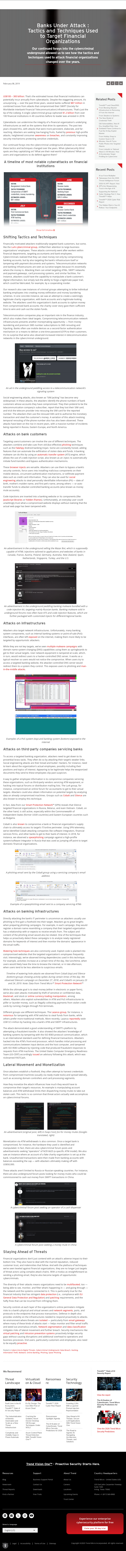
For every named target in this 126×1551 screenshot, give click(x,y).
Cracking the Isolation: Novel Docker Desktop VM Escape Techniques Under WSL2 (33, 1421)
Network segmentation (50, 1326)
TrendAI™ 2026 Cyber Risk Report (109, 201)
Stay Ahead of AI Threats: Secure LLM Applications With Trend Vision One (73, 1420)
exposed (33, 636)
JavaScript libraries (12, 499)
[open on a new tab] (18, 1515)
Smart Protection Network (39, 804)
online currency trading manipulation (47, 996)
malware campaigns (66, 646)
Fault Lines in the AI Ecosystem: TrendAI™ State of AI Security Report (13, 1403)
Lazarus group (59, 1012)
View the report (103, 1394)
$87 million (76, 102)
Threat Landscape (12, 1381)
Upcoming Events (71, 1494)
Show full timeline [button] (44, 230)
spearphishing (36, 837)
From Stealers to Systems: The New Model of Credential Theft (108, 118)
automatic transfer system (51, 454)
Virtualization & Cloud (33, 1381)
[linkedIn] (121, 83)
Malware (22, 1352)
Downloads (37, 1489)
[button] (20, 1530)
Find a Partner (8, 1494)
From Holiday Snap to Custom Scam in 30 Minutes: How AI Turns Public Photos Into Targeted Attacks (108, 141)
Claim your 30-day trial (94, 1527)
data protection (48, 1294)
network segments (63, 1310)
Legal (14, 1543)
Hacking (74, 1350)
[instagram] (24, 1515)
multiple (51, 646)
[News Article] (109, 1383)
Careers (67, 1484)
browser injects (18, 467)
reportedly (74, 1018)
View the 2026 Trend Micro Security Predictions (108, 1429)
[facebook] (112, 83)
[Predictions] (109, 1416)
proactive (22, 1343)
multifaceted (73, 1284)
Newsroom (6, 1484)
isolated (43, 1320)
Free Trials (37, 1494)
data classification (76, 1326)
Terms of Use (39, 1543)
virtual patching (11, 1333)
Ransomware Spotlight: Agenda (53, 1417)
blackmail (8, 996)
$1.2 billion (68, 112)
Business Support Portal (43, 1479)
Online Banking (33, 1352)
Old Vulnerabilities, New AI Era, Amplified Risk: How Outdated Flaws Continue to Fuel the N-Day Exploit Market (109, 128)
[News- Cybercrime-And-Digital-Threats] (108, 83)
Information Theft (10, 1352)
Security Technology (74, 1381)
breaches (55, 135)
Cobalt (66, 795)
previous (70, 132)
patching (54, 1297)
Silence (78, 795)
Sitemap (52, 1543)
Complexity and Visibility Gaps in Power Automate (12, 1435)
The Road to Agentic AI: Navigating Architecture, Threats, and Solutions (71, 1436)
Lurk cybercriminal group (24, 247)
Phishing (44, 1352)
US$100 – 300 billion (13, 96)
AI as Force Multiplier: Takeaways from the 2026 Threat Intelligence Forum (108, 177)
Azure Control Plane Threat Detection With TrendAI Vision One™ (34, 1436)
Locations (67, 1489)
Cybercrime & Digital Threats (23, 1350)
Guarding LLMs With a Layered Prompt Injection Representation (72, 1403)
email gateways (77, 1320)
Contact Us (37, 1484)
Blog (4, 1479)
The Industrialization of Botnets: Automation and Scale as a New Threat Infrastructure (13, 1421)
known (21, 824)
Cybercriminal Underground (47, 1350)
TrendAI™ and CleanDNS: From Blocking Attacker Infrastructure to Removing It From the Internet (108, 109)
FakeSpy (20, 447)
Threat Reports (8, 1489)
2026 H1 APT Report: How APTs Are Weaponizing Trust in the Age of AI (108, 185)
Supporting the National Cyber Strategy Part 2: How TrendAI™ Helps (108, 194)
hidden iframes (34, 499)
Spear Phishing (55, 1352)
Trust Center (69, 1499)
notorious (8, 1015)
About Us (67, 1479)
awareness (40, 135)
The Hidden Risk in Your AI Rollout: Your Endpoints (108, 206)
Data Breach (65, 1350)
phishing (66, 444)
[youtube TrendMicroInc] (31, 1515)
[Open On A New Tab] (117, 83)
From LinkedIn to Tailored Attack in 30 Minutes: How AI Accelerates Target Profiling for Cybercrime (108, 153)
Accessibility (25, 1543)
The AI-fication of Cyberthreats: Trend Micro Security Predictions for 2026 (54, 1427)
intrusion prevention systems (39, 1333)
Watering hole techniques (16, 950)
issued (36, 1054)
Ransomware (53, 1381)
